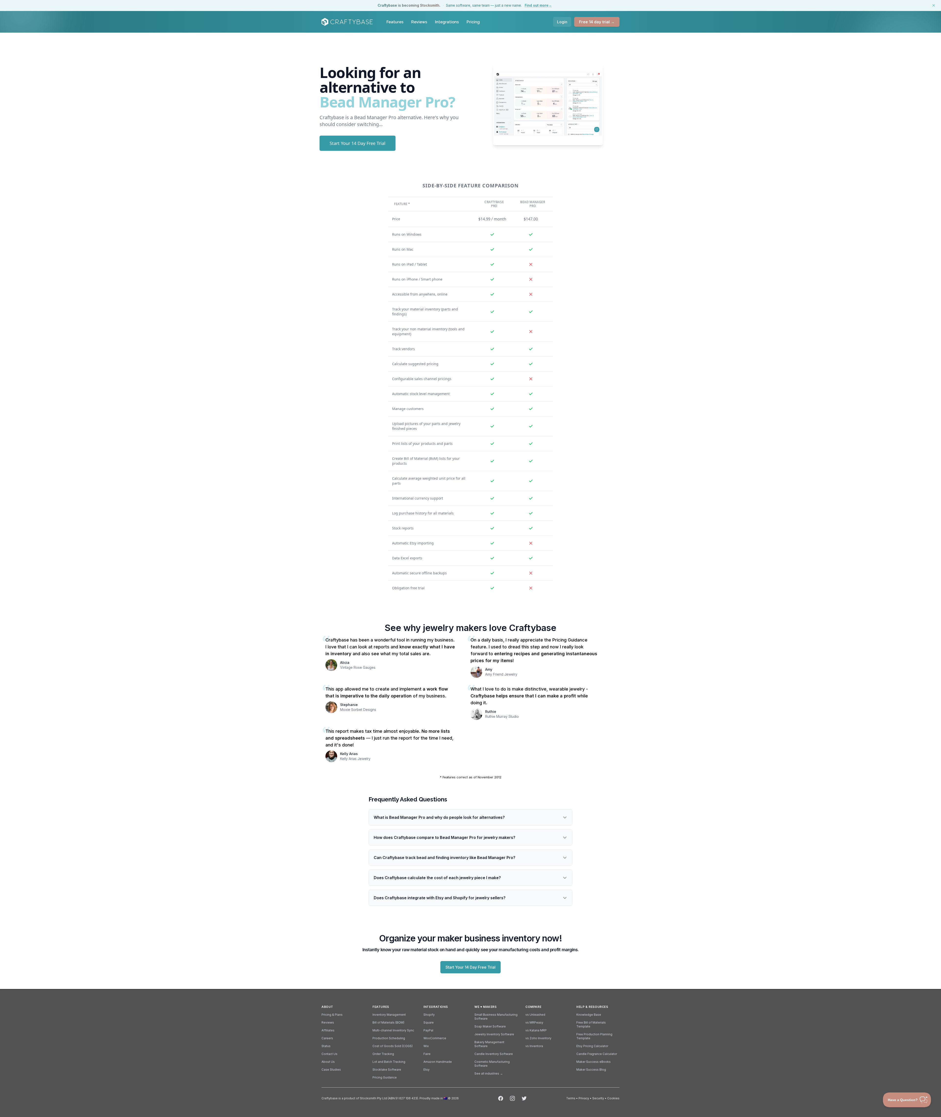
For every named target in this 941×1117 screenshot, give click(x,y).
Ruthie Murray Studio (502, 716)
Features (394, 22)
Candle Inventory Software (493, 1054)
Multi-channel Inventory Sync (393, 1030)
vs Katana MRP (536, 1030)
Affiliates (328, 1030)
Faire (427, 1054)
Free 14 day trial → (597, 21)
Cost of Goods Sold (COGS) (392, 1046)
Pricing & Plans (332, 1014)
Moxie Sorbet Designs (358, 709)
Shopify (429, 1014)
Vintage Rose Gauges (357, 667)
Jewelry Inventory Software (494, 1034)
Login (562, 21)
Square (428, 1022)
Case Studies (331, 1069)
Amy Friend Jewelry (501, 674)
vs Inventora (534, 1046)
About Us (328, 1062)
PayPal (428, 1030)
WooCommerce (434, 1038)
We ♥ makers (485, 1007)
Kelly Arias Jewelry (355, 759)
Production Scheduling (388, 1038)
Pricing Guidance (384, 1077)
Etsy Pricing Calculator (592, 1046)
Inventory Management (389, 1014)
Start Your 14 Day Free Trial (357, 143)
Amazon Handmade (437, 1062)
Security (598, 1098)
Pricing (473, 22)
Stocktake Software (386, 1069)
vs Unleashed (535, 1014)
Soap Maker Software (490, 1026)
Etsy (426, 1069)
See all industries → (488, 1073)
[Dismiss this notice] (933, 5)
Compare (533, 1007)
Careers (327, 1038)
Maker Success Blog (591, 1069)
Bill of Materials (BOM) (388, 1022)
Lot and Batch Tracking (388, 1062)
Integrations (447, 22)
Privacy (584, 1098)
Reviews (419, 22)
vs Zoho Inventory (538, 1038)
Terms (570, 1098)
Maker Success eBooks (593, 1062)
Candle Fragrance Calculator (596, 1054)
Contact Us (329, 1054)
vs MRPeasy (534, 1022)
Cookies (613, 1098)
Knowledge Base (588, 1014)
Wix (426, 1046)
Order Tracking (383, 1054)
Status (326, 1046)
